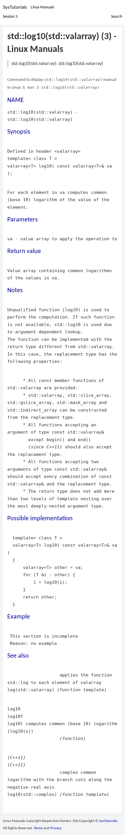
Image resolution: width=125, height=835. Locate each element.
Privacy (56, 828)
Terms (38, 828)
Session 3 (10, 16)
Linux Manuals (42, 7)
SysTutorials (15, 7)
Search (116, 16)
